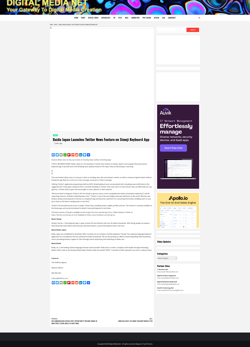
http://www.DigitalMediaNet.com (168, 284)
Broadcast (105, 17)
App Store (108, 212)
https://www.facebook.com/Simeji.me (101, 215)
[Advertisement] (102, 300)
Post (120, 17)
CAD (163, 17)
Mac (126, 17)
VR (114, 17)
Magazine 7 (139, 344)
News (83, 17)
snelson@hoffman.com (59, 278)
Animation (135, 17)
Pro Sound (146, 17)
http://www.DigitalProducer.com (168, 278)
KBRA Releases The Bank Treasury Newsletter (135, 320)
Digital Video (93, 17)
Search (192, 30)
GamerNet (172, 17)
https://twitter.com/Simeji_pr (62, 215)
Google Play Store (92, 212)
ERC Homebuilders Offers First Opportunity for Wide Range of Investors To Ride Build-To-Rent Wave (74, 321)
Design (156, 17)
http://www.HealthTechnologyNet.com (170, 290)
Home (76, 17)
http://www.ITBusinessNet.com (167, 272)
